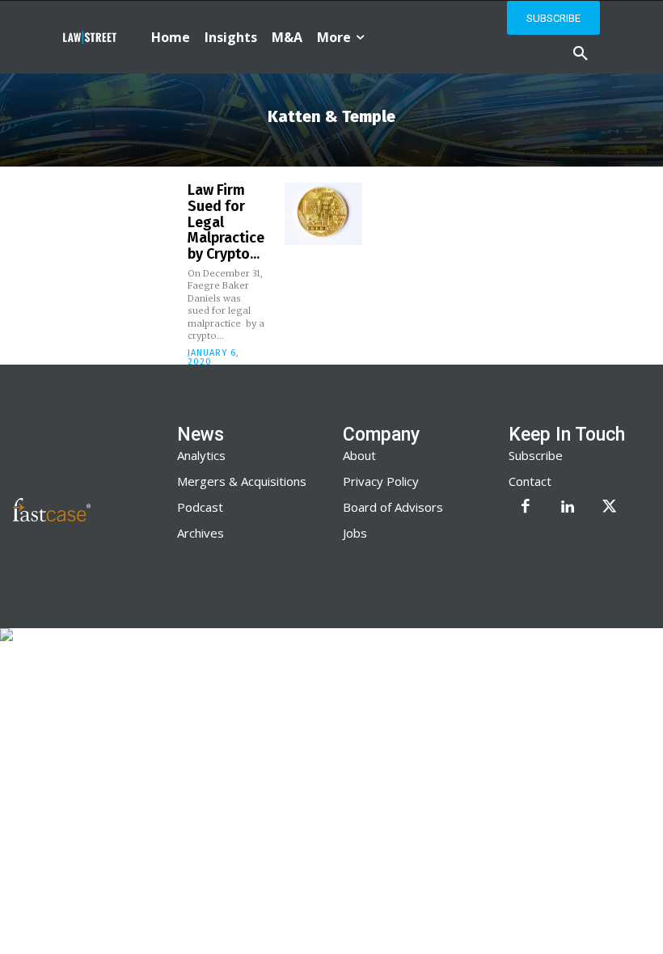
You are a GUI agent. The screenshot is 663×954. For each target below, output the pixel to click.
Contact (530, 481)
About (359, 455)
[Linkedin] (568, 508)
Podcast (200, 507)
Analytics (201, 455)
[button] (580, 54)
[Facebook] (526, 508)
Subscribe (536, 455)
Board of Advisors (393, 507)
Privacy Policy (381, 481)
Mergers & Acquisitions (241, 481)
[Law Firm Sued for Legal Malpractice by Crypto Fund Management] (323, 214)
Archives (200, 533)
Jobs (355, 533)
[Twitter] (610, 508)
